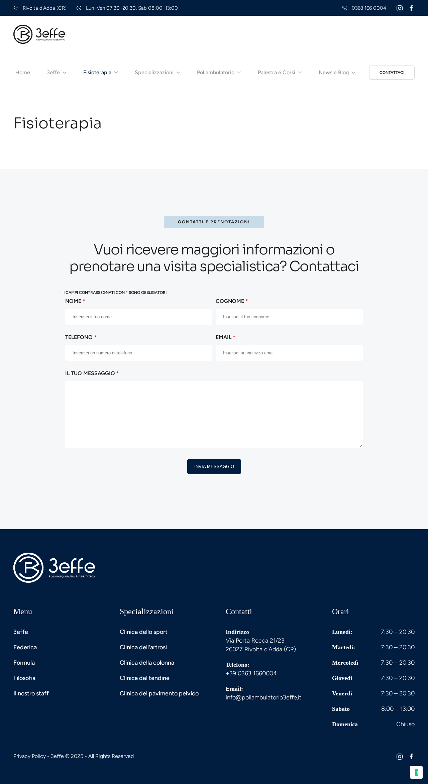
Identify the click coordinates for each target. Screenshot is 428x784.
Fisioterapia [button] (97, 72)
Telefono (81, 337)
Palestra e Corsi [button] (276, 72)
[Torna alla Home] (39, 34)
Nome (75, 301)
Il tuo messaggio (92, 373)
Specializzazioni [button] (154, 72)
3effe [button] (53, 72)
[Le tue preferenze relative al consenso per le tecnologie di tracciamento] (416, 772)
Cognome (232, 301)
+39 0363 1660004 (251, 673)
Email (225, 337)
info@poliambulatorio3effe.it (264, 697)
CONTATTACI (392, 72)
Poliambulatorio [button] (215, 72)
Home (22, 72)
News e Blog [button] (334, 72)
